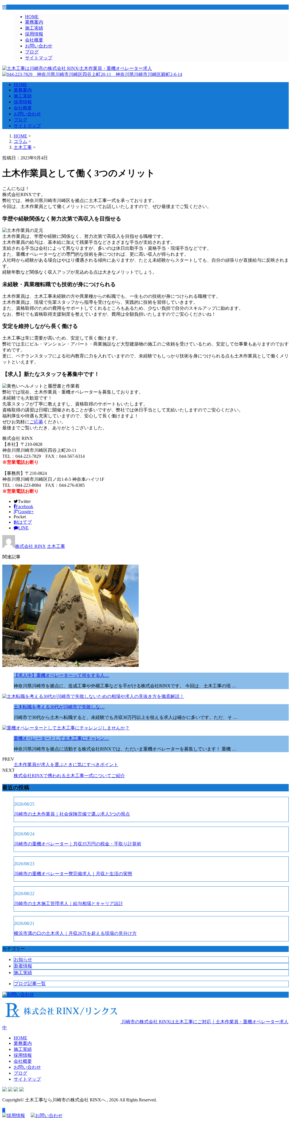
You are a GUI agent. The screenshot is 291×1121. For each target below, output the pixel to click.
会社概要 (34, 40)
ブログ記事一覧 (30, 983)
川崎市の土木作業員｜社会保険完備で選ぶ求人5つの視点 (72, 814)
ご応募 (36, 421)
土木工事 (23, 147)
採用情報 (34, 34)
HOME (32, 16)
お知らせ (23, 959)
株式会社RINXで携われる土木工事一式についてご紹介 (69, 775)
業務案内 (34, 22)
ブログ (32, 51)
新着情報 (23, 966)
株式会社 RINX (30, 546)
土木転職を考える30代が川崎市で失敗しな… (59, 706)
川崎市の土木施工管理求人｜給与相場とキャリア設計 (68, 903)
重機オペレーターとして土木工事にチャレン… (61, 738)
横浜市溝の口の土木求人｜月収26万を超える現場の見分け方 (75, 933)
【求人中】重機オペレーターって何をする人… (61, 675)
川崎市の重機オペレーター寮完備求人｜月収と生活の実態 (73, 873)
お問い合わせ (38, 45)
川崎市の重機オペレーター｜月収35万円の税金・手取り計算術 (77, 843)
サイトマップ (38, 57)
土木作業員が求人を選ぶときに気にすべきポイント (66, 764)
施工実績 (34, 28)
